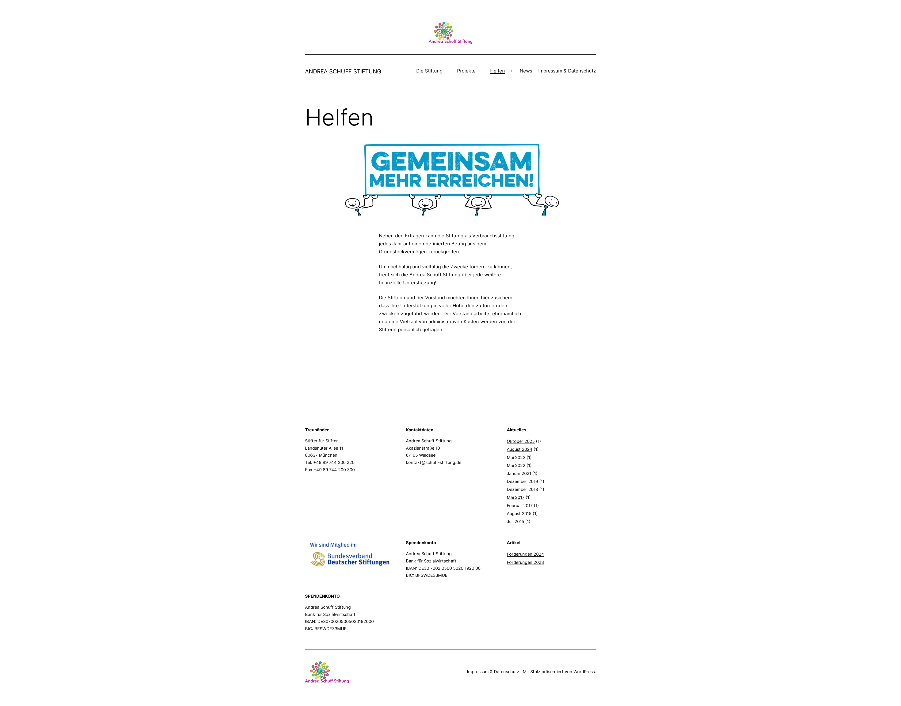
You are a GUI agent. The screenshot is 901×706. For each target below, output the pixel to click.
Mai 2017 (515, 497)
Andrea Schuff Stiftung (343, 71)
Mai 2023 (516, 457)
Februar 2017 (520, 505)
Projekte (466, 71)
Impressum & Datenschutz (567, 71)
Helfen (497, 71)
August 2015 (519, 513)
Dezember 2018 (522, 489)
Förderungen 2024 (525, 554)
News (526, 71)
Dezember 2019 (522, 481)
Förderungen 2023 (525, 562)
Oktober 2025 (521, 441)
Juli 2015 (515, 521)
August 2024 (519, 449)
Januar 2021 (519, 473)
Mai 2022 (516, 465)
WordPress (584, 671)
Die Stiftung (429, 71)
